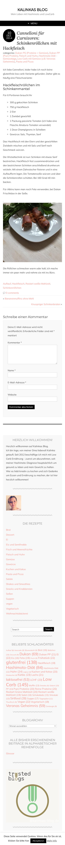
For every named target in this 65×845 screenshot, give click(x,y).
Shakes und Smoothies (18, 584)
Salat (26, 695)
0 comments (12, 292)
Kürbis (24, 674)
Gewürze (11, 564)
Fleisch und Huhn (28, 55)
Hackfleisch (18, 283)
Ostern (54, 685)
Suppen (10, 598)
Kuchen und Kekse (16, 569)
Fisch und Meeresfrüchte (19, 549)
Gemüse (10, 559)
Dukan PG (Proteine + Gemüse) (31, 52)
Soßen (9, 593)
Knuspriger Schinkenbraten (45, 304)
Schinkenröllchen (12, 287)
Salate (9, 579)
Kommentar (15, 342)
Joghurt (27, 672)
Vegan (24, 701)
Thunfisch (11, 702)
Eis (15, 658)
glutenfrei (21, 662)
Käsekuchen (11, 675)
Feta (25, 657)
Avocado (19, 650)
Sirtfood (18, 698)
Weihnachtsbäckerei (17, 613)
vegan (9, 603)
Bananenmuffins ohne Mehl (19, 298)
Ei (7, 539)
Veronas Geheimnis (25, 705)
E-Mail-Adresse (17, 382)
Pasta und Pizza (24, 61)
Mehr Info (52, 840)
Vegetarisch (12, 608)
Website (12, 394)
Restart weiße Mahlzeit (38, 283)
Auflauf (7, 283)
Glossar (10, 753)
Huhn (16, 671)
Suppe (33, 698)
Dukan (29, 654)
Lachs (37, 674)
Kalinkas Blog (33, 9)
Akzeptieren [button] (38, 840)
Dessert (10, 534)
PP (9, 689)
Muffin (34, 685)
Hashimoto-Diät (24, 667)
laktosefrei (18, 679)
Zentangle (51, 706)
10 (9, 33)
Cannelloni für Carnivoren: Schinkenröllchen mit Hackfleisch (30, 40)
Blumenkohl (31, 650)
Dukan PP (47, 654)
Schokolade (40, 695)
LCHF (36, 679)
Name (12, 370)
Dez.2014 (9, 37)
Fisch (34, 658)
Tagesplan (46, 698)
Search (48, 629)
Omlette (44, 686)
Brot (8, 529)
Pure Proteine (24, 688)
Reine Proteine (46, 688)
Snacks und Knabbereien (19, 588)
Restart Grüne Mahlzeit (22, 691)
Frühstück (46, 657)
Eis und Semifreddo (16, 544)
